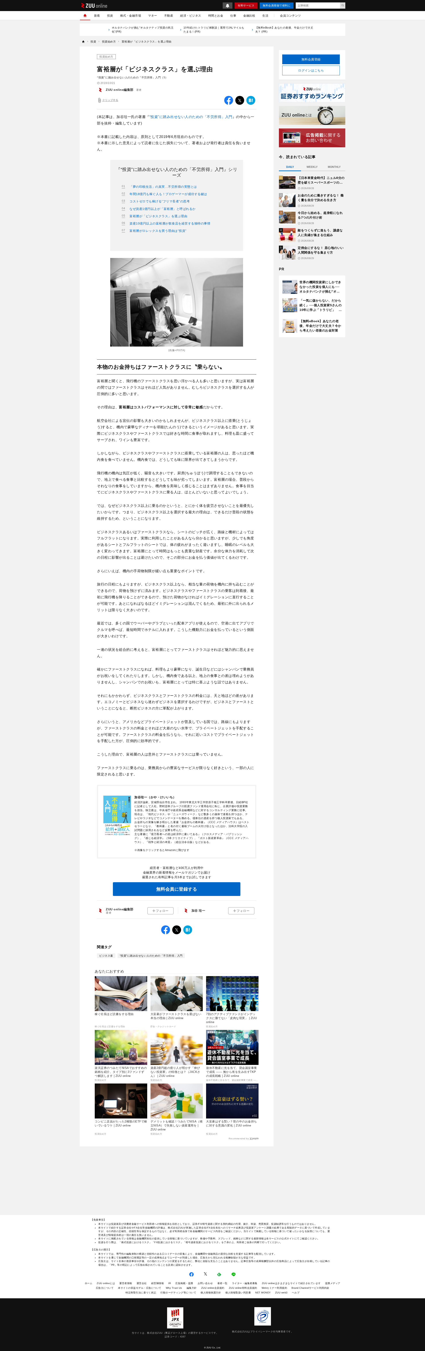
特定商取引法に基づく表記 (141, 1292)
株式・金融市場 (130, 15)
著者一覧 (222, 1283)
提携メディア (332, 1283)
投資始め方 (106, 56)
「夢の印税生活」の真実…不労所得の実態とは (163, 186)
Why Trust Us (174, 1288)
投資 (110, 15)
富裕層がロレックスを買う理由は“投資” (158, 231)
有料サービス (246, 5)
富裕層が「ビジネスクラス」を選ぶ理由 (158, 216)
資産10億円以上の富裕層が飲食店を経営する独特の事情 (169, 223)
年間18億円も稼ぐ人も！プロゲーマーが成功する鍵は (168, 194)
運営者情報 (125, 1283)
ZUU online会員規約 (212, 1288)
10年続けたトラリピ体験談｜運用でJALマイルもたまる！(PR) (214, 29)
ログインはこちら (311, 70)
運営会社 (142, 1283)
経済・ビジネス (190, 15)
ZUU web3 (281, 1292)
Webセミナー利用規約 (274, 1288)
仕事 (233, 15)
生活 (265, 15)
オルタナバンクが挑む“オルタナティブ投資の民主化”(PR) (143, 29)
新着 (97, 15)
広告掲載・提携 (184, 1283)
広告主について (105, 1288)
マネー (152, 15)
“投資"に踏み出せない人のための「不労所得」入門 (190, 117)
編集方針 (192, 1288)
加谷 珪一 (198, 910)
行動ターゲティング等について (178, 1292)
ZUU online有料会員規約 (243, 1288)
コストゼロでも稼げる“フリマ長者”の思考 (159, 201)
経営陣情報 (157, 1283)
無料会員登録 (311, 59)
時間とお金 (215, 15)
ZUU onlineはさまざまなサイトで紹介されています (291, 1283)
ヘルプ (296, 1292)
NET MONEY (263, 1292)
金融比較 (249, 15)
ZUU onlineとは (106, 1283)
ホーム (89, 1283)
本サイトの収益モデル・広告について (139, 1288)
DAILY (290, 167)
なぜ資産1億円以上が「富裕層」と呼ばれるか (162, 209)
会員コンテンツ (290, 15)
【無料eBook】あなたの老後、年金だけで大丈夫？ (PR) (284, 29)
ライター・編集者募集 (244, 1283)
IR (169, 1283)
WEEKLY (312, 167)
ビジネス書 (106, 955)
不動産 (168, 15)
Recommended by (239, 1138)
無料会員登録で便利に (276, 5)
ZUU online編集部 (119, 89)
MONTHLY (334, 167)
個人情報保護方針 (211, 1292)
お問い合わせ (205, 1283)
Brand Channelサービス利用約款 (310, 1288)
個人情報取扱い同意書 (238, 1292)
